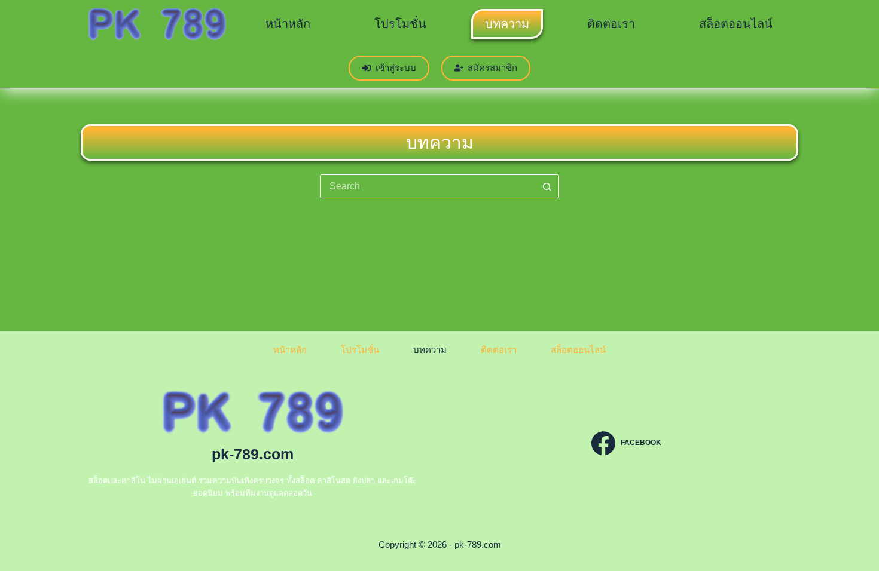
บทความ (507, 23)
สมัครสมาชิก (492, 68)
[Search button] (546, 186)
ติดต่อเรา (611, 23)
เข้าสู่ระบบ (396, 68)
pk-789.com (253, 454)
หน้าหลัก (287, 23)
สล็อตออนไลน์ (736, 23)
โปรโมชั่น (400, 23)
